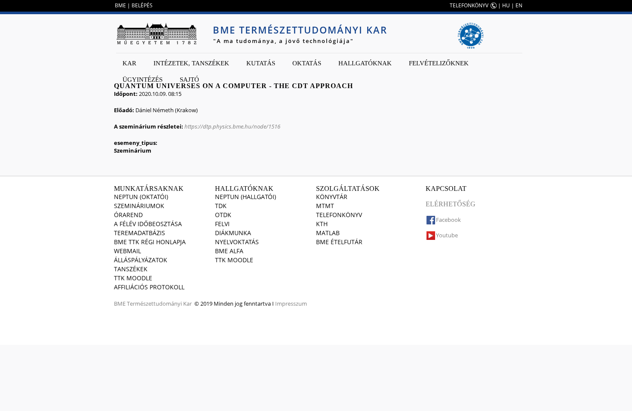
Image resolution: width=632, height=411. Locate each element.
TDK (221, 206)
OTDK (223, 215)
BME (120, 5)
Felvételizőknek (439, 63)
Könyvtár (331, 197)
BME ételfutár (339, 242)
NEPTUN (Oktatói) (141, 197)
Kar (129, 63)
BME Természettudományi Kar (300, 29)
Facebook (448, 220)
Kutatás (260, 63)
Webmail (127, 251)
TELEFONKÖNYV (469, 5)
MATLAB (328, 233)
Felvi (222, 224)
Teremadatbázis (139, 233)
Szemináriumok (139, 206)
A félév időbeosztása (148, 224)
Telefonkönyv (339, 215)
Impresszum (291, 303)
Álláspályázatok (140, 260)
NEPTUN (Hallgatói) (245, 197)
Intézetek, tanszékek (191, 63)
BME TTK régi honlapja (150, 242)
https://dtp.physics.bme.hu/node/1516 (232, 126)
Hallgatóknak (365, 63)
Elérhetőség (451, 204)
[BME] (156, 33)
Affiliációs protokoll (149, 287)
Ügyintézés (143, 79)
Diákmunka (233, 233)
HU (506, 5)
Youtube (447, 235)
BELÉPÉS (142, 5)
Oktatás (306, 63)
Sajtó (189, 79)
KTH (322, 224)
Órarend (128, 215)
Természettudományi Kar (159, 303)
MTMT (325, 206)
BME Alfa (229, 251)
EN (518, 5)
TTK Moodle (133, 278)
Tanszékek (130, 269)
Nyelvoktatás (237, 242)
